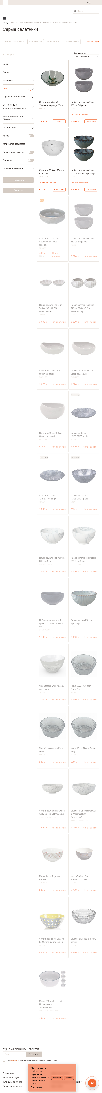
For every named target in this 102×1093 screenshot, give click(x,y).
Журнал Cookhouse (12, 1082)
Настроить (57, 1078)
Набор (6, 136)
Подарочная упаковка (13, 152)
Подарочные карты (12, 1086)
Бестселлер (8, 160)
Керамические (72, 42)
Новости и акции (11, 1077)
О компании (8, 1073)
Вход (88, 3)
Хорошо (69, 1078)
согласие (13, 1060)
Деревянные (53, 42)
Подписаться (34, 1054)
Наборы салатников (14, 42)
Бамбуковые (35, 42)
